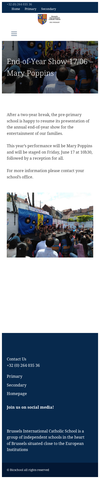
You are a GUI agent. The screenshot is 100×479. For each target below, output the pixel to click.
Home (16, 9)
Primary (30, 9)
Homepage (17, 393)
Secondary (48, 9)
